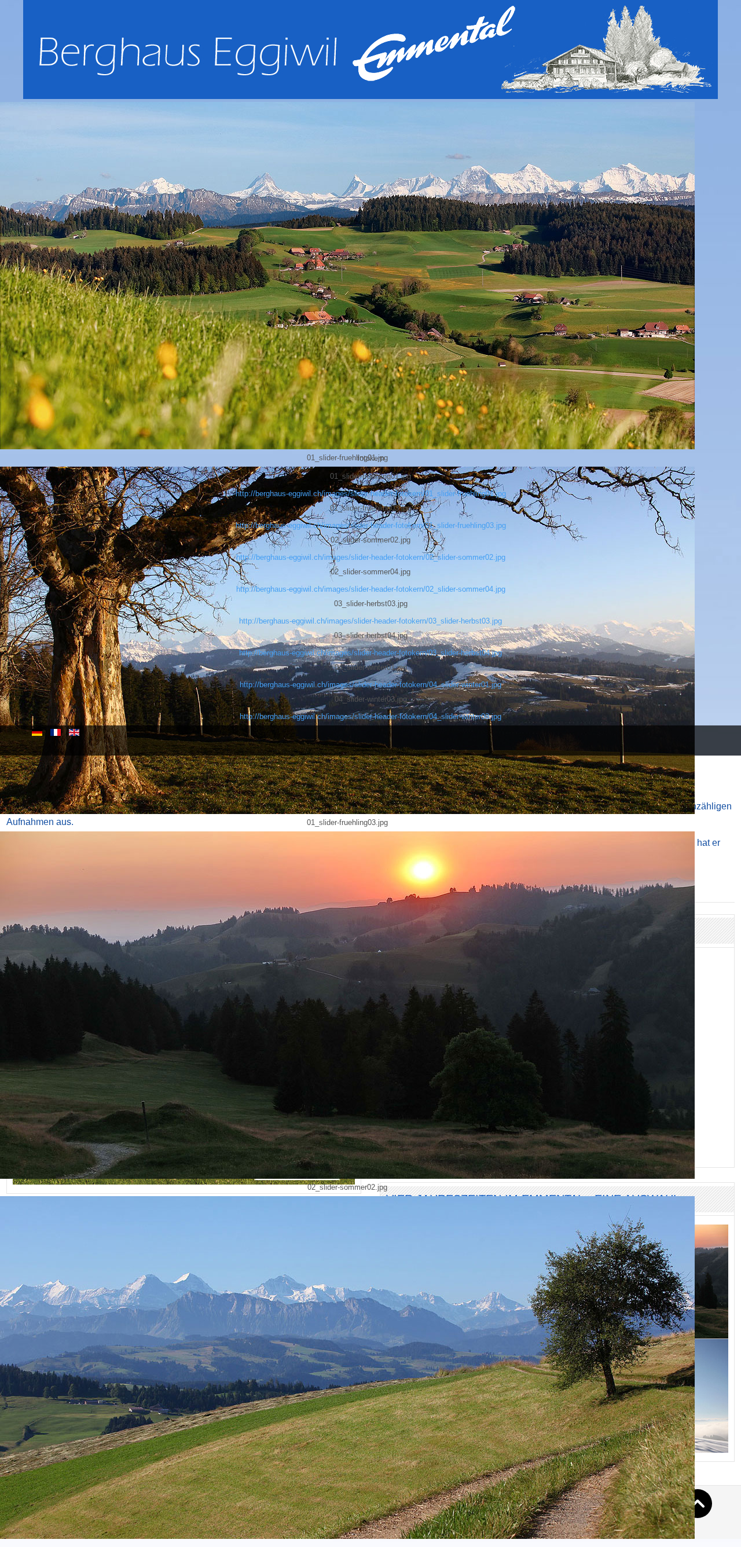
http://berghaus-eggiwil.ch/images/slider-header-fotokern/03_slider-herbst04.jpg (370, 652)
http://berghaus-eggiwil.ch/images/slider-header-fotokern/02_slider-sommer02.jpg (370, 557)
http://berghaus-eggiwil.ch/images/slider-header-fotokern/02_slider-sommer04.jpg (370, 589)
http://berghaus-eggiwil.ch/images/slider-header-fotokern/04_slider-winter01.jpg (370, 684)
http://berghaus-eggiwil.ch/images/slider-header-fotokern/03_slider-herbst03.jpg (370, 621)
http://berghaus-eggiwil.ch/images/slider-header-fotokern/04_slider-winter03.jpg (370, 716)
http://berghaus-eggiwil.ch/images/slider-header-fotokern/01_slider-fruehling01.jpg (371, 493)
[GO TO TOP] (697, 1503)
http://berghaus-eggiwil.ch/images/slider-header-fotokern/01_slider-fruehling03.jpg (371, 525)
